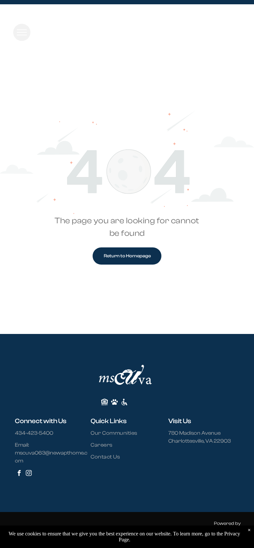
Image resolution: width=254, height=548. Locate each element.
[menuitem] (118, 433)
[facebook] (19, 474)
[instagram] (28, 474)
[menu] (21, 32)
